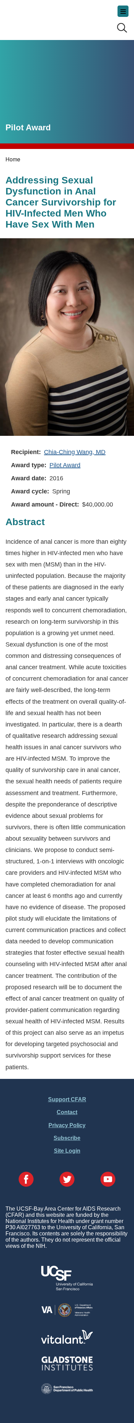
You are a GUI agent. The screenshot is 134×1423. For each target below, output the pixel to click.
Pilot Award (64, 465)
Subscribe (67, 1138)
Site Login (67, 1151)
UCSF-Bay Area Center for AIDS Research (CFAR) (39, 17)
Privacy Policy (67, 1125)
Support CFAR (67, 1099)
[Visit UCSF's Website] (67, 1288)
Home (12, 159)
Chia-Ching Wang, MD (74, 451)
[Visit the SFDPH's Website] (67, 1392)
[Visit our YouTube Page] (107, 1180)
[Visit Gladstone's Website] (67, 1369)
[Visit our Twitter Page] (67, 1180)
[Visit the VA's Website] (67, 1316)
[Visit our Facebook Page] (26, 1180)
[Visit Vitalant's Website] (67, 1342)
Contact (67, 1112)
